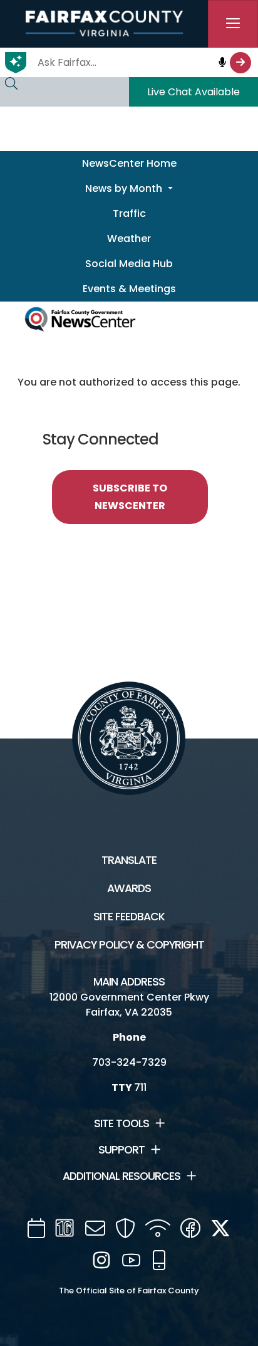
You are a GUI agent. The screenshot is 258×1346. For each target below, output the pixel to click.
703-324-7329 (129, 1062)
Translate (129, 860)
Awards (129, 888)
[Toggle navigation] (233, 24)
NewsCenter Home (129, 163)
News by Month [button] (125, 188)
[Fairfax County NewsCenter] (80, 317)
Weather (129, 238)
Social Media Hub (129, 263)
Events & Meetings (129, 288)
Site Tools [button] (121, 1123)
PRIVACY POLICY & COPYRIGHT (129, 944)
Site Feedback (129, 916)
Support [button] (121, 1149)
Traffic (129, 213)
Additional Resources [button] (121, 1176)
